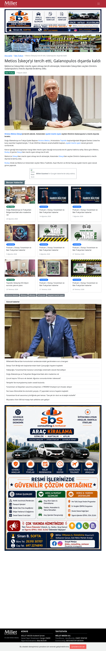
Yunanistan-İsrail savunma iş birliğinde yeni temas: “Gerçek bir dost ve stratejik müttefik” (41, 395)
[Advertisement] (53, 589)
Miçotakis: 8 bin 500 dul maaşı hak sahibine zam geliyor (28, 399)
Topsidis (63, 140)
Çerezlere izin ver (78, 647)
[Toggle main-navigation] (98, 4)
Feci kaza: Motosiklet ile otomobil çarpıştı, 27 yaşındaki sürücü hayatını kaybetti (37, 391)
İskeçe (19, 134)
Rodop (7, 152)
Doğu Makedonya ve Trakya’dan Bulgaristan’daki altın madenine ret (18, 212)
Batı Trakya (18, 56)
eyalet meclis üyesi (53, 134)
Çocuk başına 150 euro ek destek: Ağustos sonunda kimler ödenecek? (33, 378)
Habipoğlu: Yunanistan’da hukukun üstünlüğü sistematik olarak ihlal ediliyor (36, 370)
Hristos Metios (10, 134)
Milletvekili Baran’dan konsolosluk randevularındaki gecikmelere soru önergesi (37, 361)
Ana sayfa (8, 56)
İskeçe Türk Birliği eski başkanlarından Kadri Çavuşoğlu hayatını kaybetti (34, 365)
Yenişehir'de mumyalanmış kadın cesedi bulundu (25, 382)
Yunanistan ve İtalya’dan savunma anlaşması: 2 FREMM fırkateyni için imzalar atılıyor (39, 387)
